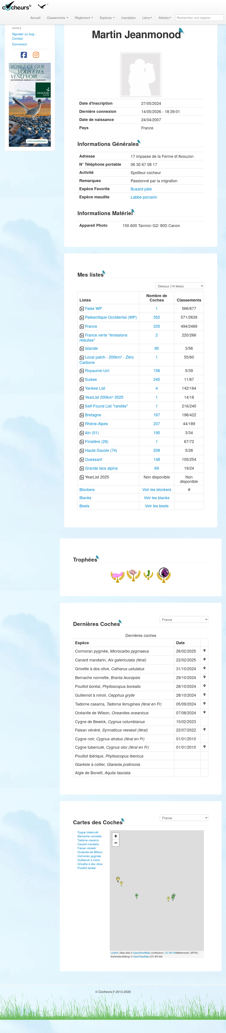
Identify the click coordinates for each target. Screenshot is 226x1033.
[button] (43, 5)
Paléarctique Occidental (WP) (111, 317)
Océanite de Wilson (89, 852)
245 (156, 379)
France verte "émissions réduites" (103, 337)
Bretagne (93, 414)
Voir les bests (157, 505)
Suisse (91, 379)
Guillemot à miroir (88, 860)
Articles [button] (164, 17)
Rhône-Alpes (96, 423)
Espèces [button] (106, 17)
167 (156, 414)
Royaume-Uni (97, 370)
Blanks (85, 497)
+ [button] (115, 836)
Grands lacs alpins (101, 468)
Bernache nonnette (89, 836)
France (91, 326)
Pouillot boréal (86, 868)
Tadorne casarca (88, 840)
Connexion (19, 44)
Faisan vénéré (86, 848)
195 (156, 432)
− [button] (115, 843)
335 (156, 326)
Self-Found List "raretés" (106, 406)
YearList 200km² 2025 (104, 397)
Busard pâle (141, 189)
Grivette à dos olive (89, 864)
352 (156, 317)
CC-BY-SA (170, 952)
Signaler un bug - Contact (24, 36)
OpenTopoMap (141, 956)
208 (156, 450)
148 (156, 459)
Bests (84, 505)
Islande (91, 348)
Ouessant (93, 459)
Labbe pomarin (144, 197)
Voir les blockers (156, 489)
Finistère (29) (96, 441)
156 (156, 370)
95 (156, 348)
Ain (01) (92, 432)
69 (156, 468)
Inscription (128, 17)
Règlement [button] (83, 17)
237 (156, 423)
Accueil (35, 17)
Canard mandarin (88, 844)
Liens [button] (146, 17)
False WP (93, 308)
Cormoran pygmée (89, 856)
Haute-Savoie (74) (101, 450)
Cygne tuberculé (87, 832)
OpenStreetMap (141, 952)
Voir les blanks (157, 497)
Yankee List (95, 388)
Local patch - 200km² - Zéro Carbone (106, 359)
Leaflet (114, 952)
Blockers (87, 489)
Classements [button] (56, 17)
